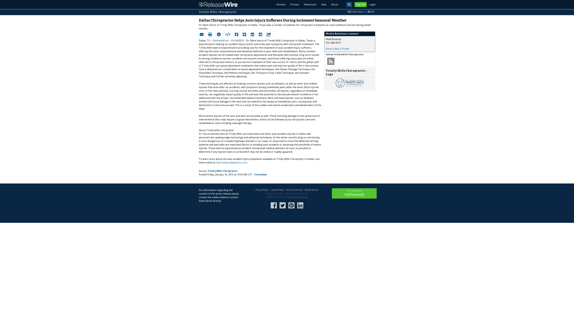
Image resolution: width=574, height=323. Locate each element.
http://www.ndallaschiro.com (231, 162)
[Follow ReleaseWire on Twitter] (282, 208)
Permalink (260, 174)
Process (294, 4)
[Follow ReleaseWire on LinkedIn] (300, 208)
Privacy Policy (262, 189)
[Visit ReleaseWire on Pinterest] (291, 208)
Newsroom (310, 4)
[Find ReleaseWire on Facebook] (274, 208)
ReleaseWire (217, 4)
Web (336, 48)
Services (281, 4)
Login (372, 4)
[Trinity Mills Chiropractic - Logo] (350, 87)
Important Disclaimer (297, 196)
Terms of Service (294, 189)
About (334, 4)
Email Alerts (357, 11)
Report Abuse (312, 189)
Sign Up (360, 4)
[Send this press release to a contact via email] (201, 34)
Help (323, 4)
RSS (372, 11)
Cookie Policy (277, 189)
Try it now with (354, 193)
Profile (345, 48)
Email (329, 48)
